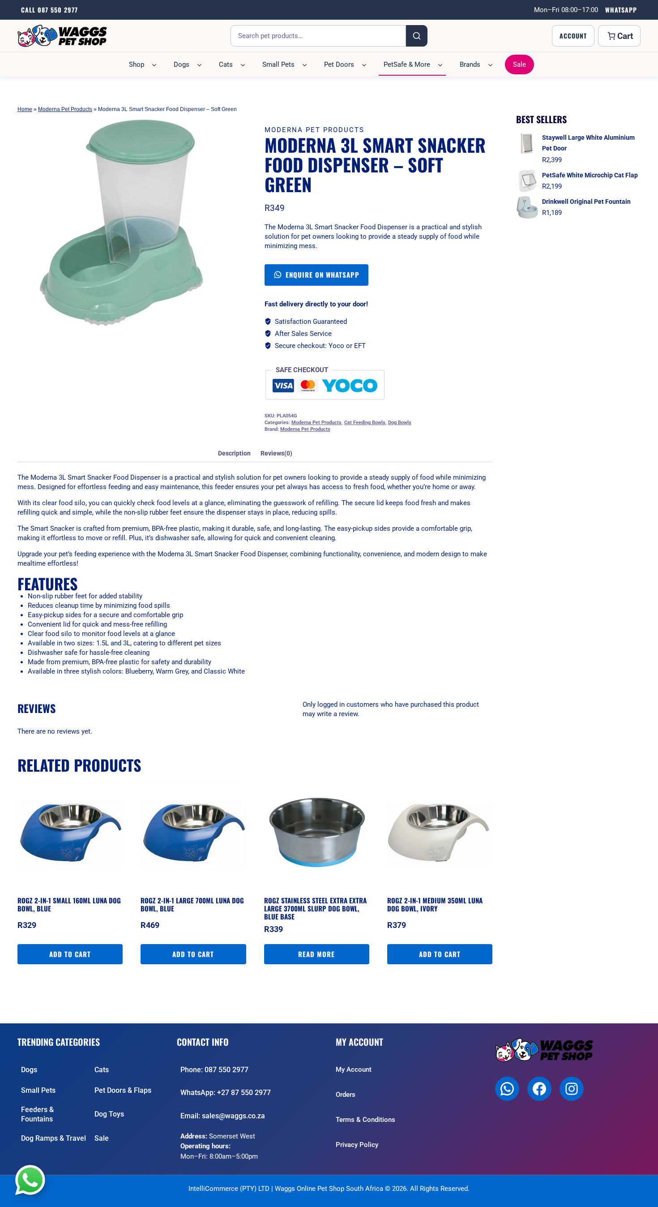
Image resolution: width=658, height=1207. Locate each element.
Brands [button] (470, 64)
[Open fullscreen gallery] (216, 318)
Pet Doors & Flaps (122, 1090)
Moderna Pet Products (65, 109)
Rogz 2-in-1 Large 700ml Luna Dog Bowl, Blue (192, 904)
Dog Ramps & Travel (53, 1138)
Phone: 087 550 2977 (214, 1069)
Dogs (29, 1069)
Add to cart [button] (70, 954)
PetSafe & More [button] (407, 64)
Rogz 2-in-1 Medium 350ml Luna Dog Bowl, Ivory (435, 904)
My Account (354, 1069)
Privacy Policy (357, 1145)
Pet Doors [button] (339, 64)
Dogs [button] (181, 64)
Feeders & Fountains (37, 1114)
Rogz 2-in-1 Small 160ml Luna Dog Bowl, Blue (69, 904)
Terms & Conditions (365, 1120)
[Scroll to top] (643, 1195)
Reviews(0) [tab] (276, 453)
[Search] (416, 36)
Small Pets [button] (278, 64)
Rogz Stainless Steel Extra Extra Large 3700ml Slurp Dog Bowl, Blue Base (315, 908)
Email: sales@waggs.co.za (222, 1116)
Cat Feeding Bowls (364, 422)
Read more (316, 954)
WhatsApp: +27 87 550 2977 (225, 1092)
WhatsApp (621, 9)
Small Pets (38, 1090)
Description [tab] (234, 453)
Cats (101, 1069)
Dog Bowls (399, 422)
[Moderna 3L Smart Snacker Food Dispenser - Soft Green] (121, 223)
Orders (345, 1095)
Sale (519, 64)
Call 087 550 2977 (49, 9)
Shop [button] (136, 64)
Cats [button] (226, 64)
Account (573, 35)
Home (24, 109)
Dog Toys (109, 1114)
